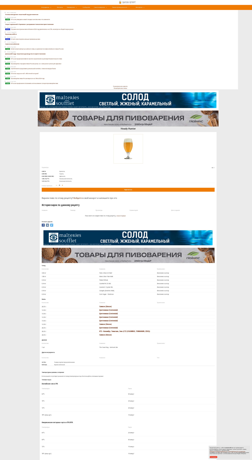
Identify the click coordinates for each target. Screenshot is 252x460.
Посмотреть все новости (120, 86)
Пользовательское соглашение (236, 451)
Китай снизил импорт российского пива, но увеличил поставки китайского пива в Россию (37, 49)
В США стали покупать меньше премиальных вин (25, 39)
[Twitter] (52, 224)
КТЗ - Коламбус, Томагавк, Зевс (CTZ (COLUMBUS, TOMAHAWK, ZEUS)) (124, 331)
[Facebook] (44, 224)
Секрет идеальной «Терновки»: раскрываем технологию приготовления (29, 24)
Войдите (77, 198)
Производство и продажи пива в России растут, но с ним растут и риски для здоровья (36, 64)
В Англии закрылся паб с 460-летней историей (24, 73)
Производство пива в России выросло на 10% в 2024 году (27, 78)
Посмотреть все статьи (120, 88)
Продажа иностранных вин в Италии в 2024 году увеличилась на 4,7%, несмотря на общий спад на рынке (42, 29)
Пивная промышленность (119, 7)
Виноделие (139, 7)
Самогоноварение (99, 7)
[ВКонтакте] (48, 224)
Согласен (213, 457)
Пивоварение (71, 7)
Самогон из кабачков (12, 44)
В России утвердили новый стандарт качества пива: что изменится (30, 19)
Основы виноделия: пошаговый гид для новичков (21, 14)
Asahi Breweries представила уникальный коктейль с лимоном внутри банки (33, 68)
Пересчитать (128, 190)
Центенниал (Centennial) (108, 310)
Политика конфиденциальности (218, 451)
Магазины (60, 7)
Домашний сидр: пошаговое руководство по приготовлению (25, 54)
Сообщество (86, 7)
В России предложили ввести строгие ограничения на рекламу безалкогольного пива (36, 59)
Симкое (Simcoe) (105, 306)
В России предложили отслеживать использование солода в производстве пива (34, 83)
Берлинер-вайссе (11, 34)
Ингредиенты (45, 7)
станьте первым (121, 216)
